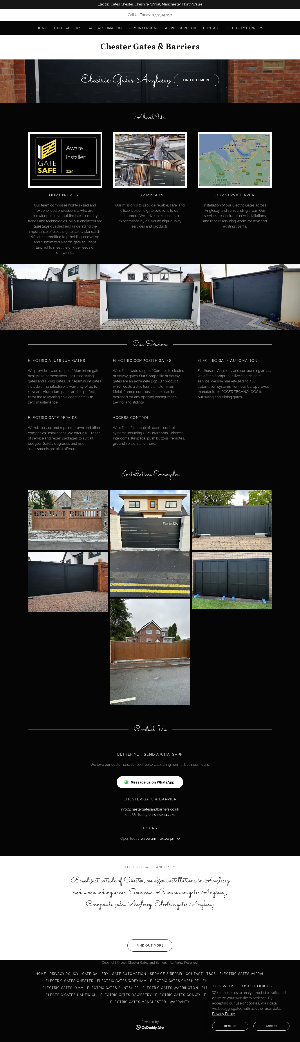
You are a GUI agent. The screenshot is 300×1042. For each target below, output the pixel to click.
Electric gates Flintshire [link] (113, 988)
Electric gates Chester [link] (70, 981)
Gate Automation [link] (105, 28)
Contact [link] (211, 28)
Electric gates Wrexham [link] (122, 981)
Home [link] (42, 28)
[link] (150, 48)
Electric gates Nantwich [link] (71, 995)
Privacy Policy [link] (64, 974)
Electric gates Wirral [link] (241, 974)
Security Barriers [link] (245, 28)
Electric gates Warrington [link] (170, 988)
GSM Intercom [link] (143, 28)
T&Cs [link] (211, 974)
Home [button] (41, 974)
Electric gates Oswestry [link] (126, 995)
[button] (177, 839)
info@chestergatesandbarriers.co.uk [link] (150, 809)
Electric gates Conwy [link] (178, 995)
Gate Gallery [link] (67, 28)
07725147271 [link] (162, 15)
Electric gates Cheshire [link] (174, 981)
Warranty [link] (180, 1002)
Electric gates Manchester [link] (138, 1002)
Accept (271, 1026)
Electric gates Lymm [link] (62, 988)
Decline (230, 1026)
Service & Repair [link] (180, 28)
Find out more (196, 80)
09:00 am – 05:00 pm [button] (158, 838)
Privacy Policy (223, 1014)
